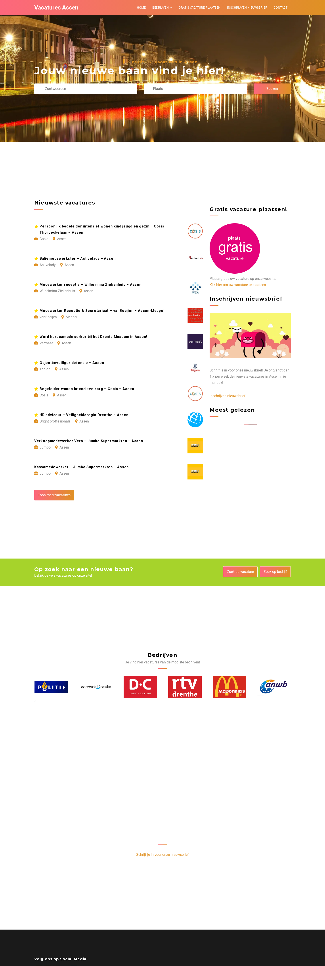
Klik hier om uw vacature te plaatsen (238, 285)
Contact (280, 7)
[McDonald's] (185, 687)
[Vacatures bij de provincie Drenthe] (51, 687)
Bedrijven (160, 7)
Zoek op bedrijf (275, 572)
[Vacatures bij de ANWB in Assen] (229, 686)
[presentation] (34, 701)
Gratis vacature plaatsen (199, 7)
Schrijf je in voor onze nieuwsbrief (162, 854)
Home (141, 7)
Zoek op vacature (240, 572)
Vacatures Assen (56, 7)
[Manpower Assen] (274, 686)
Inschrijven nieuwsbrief (247, 7)
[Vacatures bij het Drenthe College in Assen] (96, 687)
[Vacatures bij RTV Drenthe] (140, 687)
